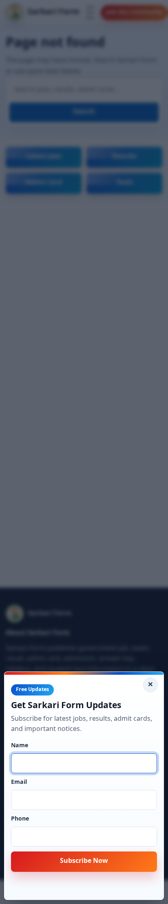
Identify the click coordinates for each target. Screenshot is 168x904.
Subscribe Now (84, 861)
